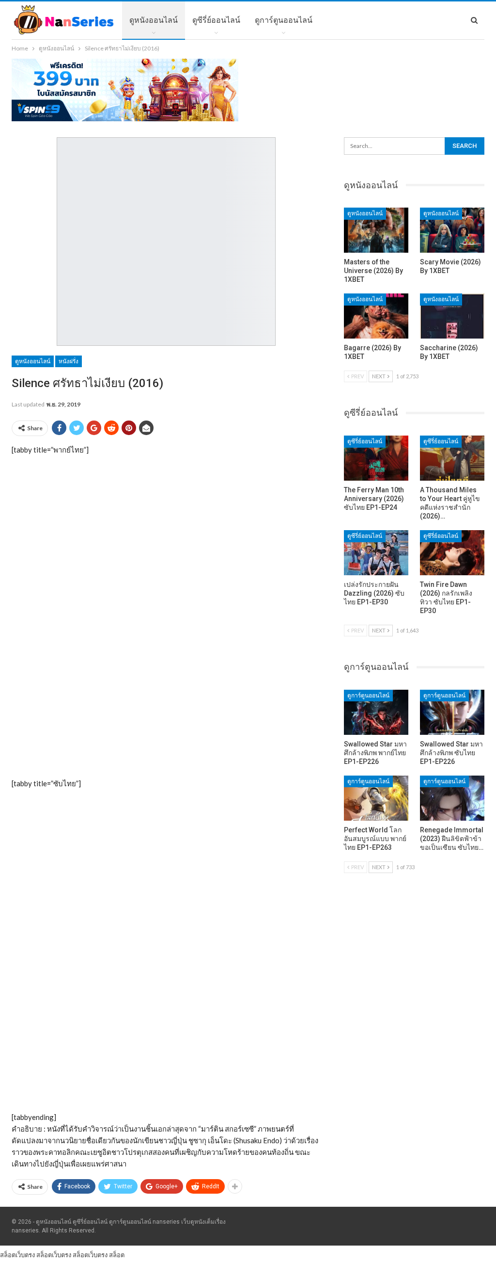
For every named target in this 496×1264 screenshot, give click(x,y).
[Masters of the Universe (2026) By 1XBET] (376, 230)
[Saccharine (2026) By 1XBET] (452, 316)
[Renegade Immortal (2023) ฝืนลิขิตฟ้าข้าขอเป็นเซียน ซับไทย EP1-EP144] (452, 798)
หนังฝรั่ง (68, 361)
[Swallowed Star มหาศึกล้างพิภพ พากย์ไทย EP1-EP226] (376, 712)
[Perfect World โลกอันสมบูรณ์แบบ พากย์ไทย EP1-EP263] (376, 798)
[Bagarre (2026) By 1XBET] (376, 316)
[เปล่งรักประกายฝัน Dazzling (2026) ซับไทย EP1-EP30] (376, 552)
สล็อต (116, 1255)
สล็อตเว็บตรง (17, 1255)
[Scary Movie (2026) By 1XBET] (452, 230)
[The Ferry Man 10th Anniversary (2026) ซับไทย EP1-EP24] (376, 458)
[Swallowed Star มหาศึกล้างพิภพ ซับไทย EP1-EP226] (452, 712)
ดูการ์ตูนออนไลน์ (283, 20)
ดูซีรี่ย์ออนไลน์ (216, 20)
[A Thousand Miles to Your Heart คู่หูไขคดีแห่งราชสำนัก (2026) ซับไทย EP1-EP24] (452, 458)
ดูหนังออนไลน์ (153, 20)
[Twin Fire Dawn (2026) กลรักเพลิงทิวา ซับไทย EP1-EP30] (452, 552)
